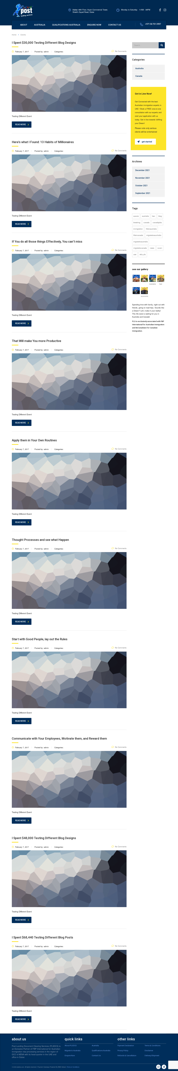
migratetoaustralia (140, 241)
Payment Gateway (43, 1067)
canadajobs (157, 222)
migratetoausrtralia (153, 235)
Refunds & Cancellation (127, 1055)
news (152, 248)
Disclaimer (149, 1050)
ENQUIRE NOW (94, 25)
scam (160, 248)
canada (146, 222)
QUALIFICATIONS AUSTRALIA (66, 25)
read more (20, 124)
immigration (138, 228)
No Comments (121, 51)
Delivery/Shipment (152, 1055)
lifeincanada (138, 235)
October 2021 (141, 185)
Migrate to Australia (72, 1050)
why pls (143, 254)
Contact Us (96, 1055)
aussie (136, 216)
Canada (138, 76)
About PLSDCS (71, 1045)
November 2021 (142, 178)
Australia (139, 68)
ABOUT (23, 25)
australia (145, 216)
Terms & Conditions (152, 1045)
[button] (145, 142)
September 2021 (142, 193)
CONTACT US (114, 25)
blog (160, 216)
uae (134, 254)
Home (14, 34)
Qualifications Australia (101, 1050)
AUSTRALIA (39, 25)
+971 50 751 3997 (153, 24)
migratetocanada (140, 248)
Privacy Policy (123, 1050)
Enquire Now (70, 1055)
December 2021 (142, 170)
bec (153, 216)
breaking (136, 222)
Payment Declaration (126, 1045)
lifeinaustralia (151, 228)
